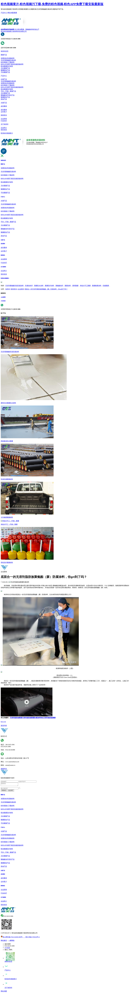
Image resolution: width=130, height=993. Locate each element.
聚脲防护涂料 (49, 285)
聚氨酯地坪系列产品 (7, 95)
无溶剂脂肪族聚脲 (16, 717)
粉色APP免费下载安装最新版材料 (12, 64)
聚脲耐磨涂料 (96, 285)
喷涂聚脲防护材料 (7, 66)
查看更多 (4, 769)
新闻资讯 (4, 115)
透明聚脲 (75, 285)
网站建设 (4, 940)
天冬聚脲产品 (5, 68)
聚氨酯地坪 (59, 285)
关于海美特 (4, 124)
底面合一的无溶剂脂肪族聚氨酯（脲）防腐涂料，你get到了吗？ (46, 289)
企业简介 (4, 127)
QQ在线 (7, 947)
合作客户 (4, 111)
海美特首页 (4, 51)
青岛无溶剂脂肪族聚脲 (48, 717)
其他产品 (4, 99)
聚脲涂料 (68, 285)
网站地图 (11, 12)
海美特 (7, 289)
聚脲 (15, 12)
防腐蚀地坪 (29, 285)
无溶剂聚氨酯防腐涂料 (8, 60)
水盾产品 (4, 79)
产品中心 (4, 12)
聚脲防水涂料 (38, 285)
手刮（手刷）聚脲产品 (8, 91)
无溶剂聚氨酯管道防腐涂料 (14, 285)
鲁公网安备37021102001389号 (12, 937)
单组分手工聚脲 (85, 285)
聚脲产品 (4, 55)
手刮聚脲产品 (5, 72)
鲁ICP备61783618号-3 (31, 937)
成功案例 (4, 106)
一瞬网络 (11, 940)
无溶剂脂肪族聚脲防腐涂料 (31, 717)
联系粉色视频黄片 (7, 133)
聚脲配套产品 (5, 70)
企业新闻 (4, 118)
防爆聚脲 (106, 285)
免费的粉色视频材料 (7, 58)
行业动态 (4, 120)
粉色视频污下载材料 (7, 62)
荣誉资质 (4, 129)
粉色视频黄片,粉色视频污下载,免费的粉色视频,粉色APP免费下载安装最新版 (52, 4)
